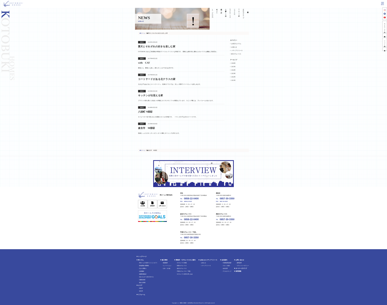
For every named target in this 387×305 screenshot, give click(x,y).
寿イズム (217, 10)
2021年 (233, 80)
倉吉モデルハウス (182, 268)
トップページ (212, 12)
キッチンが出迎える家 (150, 95)
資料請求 (384, 49)
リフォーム (234, 11)
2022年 (233, 77)
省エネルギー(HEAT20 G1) (146, 277)
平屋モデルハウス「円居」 (184, 271)
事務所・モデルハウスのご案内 (186, 260)
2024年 (233, 70)
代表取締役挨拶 (227, 263)
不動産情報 (384, 35)
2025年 (233, 66)
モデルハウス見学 (384, 26)
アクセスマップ (227, 271)
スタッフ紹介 (239, 11)
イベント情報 (384, 42)
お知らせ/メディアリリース (208, 260)
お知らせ (234, 47)
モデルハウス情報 (182, 263)
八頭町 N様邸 (145, 111)
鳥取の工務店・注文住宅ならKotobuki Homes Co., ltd (193, 302)
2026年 (233, 63)
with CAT (144, 62)
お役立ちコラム (236, 43)
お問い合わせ (240, 260)
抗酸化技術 (142, 279)
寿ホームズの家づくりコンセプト (148, 263)
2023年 (233, 73)
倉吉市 (141, 291)
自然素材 (141, 271)
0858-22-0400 (191, 198)
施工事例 (164, 260)
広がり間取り (143, 268)
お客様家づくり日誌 (225, 11)
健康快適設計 (143, 274)
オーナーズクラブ (243, 13)
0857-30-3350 (227, 198)
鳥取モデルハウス (182, 265)
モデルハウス (230, 13)
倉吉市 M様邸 (146, 128)
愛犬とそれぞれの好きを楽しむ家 (156, 46)
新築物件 (165, 263)
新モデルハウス (236, 54)
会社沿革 (225, 268)
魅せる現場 (142, 282)
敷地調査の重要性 (144, 265)
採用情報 (238, 271)
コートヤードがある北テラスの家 (156, 79)
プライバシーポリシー (243, 265)
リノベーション (167, 265)
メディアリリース (237, 50)
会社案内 (224, 260)
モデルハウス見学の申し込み (185, 274)
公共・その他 (166, 268)
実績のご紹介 (221, 9)
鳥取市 (141, 288)
